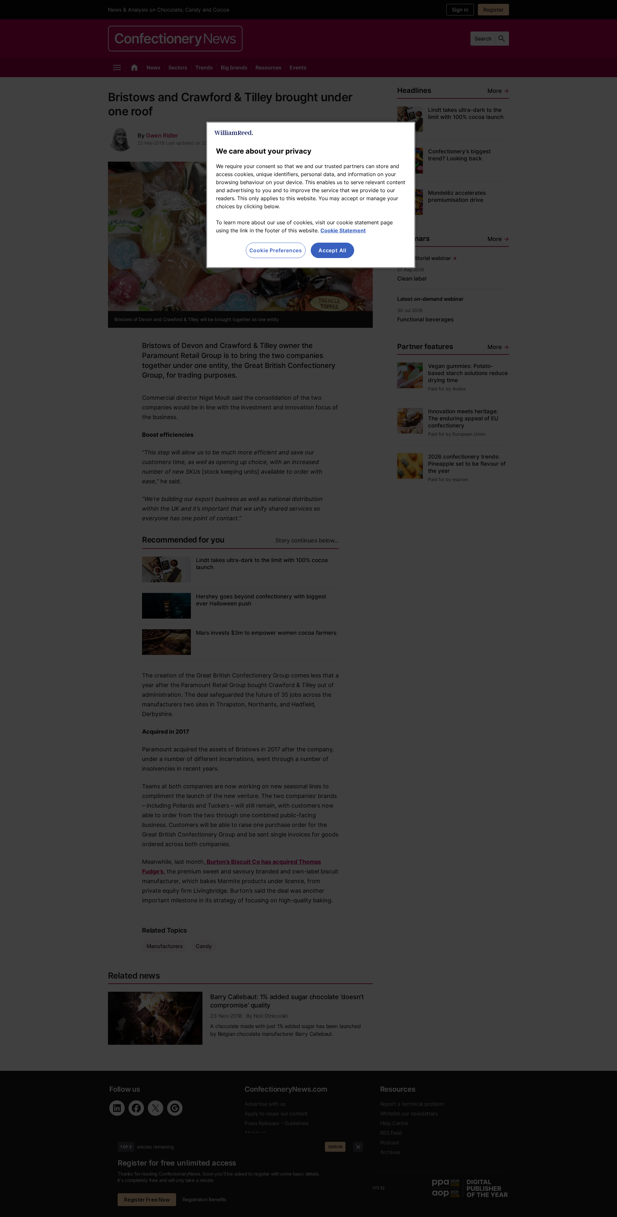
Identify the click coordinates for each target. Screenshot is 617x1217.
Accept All (332, 250)
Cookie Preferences (275, 250)
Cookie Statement (343, 230)
